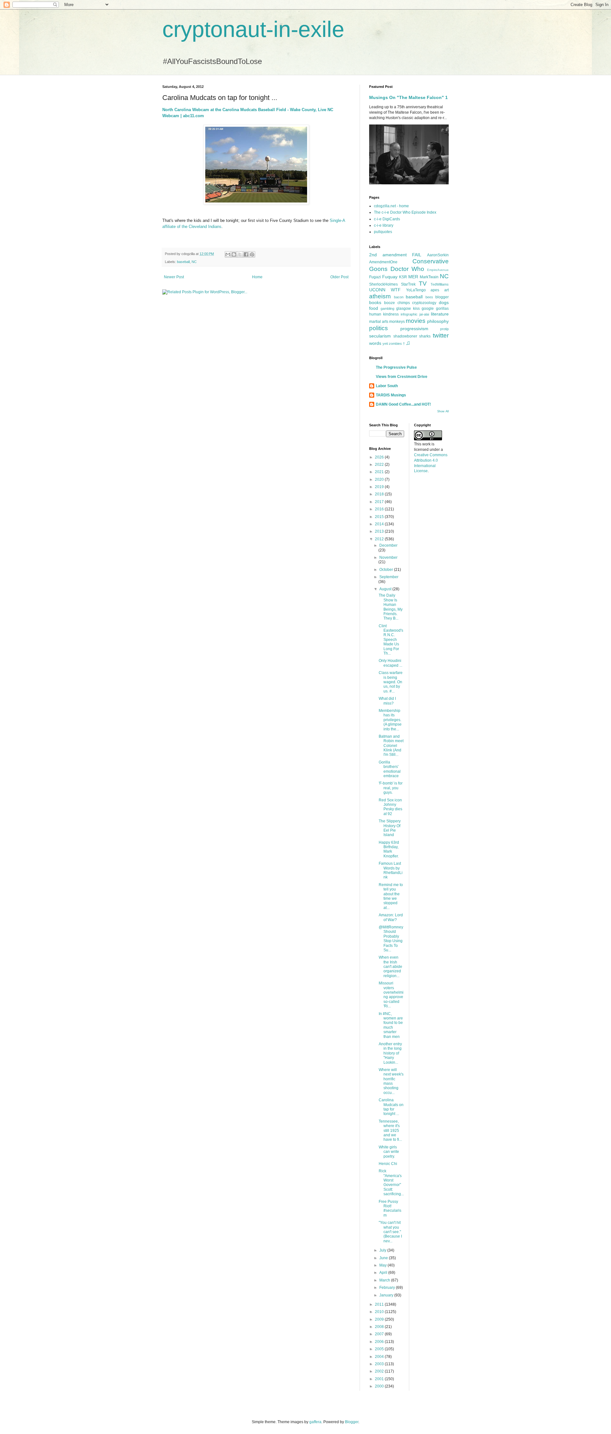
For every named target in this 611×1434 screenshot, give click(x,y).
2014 (380, 524)
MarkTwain (429, 277)
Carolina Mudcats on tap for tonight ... (391, 1107)
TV (423, 283)
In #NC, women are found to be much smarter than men (391, 1025)
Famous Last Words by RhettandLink (391, 870)
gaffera (315, 1422)
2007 (380, 1334)
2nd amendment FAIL (395, 254)
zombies (395, 343)
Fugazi (375, 277)
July (383, 1250)
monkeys (397, 321)
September (388, 577)
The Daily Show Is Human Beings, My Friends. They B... (391, 607)
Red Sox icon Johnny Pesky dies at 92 (390, 807)
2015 (380, 517)
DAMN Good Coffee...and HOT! (403, 404)
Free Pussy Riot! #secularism (390, 1208)
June (384, 1258)
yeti (385, 343)
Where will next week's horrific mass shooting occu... (391, 1081)
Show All (443, 411)
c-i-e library (383, 225)
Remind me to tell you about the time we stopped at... (391, 896)
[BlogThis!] (234, 254)
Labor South (387, 386)
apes (435, 290)
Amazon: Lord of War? (391, 917)
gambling (387, 308)
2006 (380, 1341)
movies (415, 320)
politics (378, 328)
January (386, 1295)
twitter (441, 335)
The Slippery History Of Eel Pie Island (390, 828)
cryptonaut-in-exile (253, 29)
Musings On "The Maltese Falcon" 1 (408, 97)
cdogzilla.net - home (391, 206)
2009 (380, 1319)
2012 (380, 539)
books (375, 302)
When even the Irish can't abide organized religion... (390, 966)
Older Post (339, 277)
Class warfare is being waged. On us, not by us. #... (391, 682)
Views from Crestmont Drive (401, 376)
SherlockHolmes (383, 284)
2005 (380, 1349)
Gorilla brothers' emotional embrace (390, 769)
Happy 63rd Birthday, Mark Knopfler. (389, 849)
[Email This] (228, 254)
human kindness (384, 314)
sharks (425, 336)
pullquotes (383, 232)
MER (413, 276)
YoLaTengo (416, 290)
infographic (409, 314)
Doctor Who (407, 269)
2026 (380, 457)
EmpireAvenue (438, 270)
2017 (380, 502)
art (446, 290)
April (383, 1272)
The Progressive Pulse (396, 367)
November (388, 557)
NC (194, 262)
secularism (380, 335)
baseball (183, 262)
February (387, 1287)
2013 (380, 531)
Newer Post (174, 277)
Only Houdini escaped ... (390, 662)
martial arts (378, 321)
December (388, 545)
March (385, 1280)
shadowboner (405, 336)
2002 (380, 1371)
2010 (380, 1312)
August (385, 589)
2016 (380, 509)
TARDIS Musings (391, 395)
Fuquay (389, 276)
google (428, 308)
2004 (380, 1356)
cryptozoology (424, 303)
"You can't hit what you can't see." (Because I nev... (390, 1231)
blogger (442, 297)
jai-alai (424, 314)
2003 (380, 1364)
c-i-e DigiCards (387, 219)
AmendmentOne (383, 262)
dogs (444, 302)
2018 (380, 494)
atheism (380, 296)
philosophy (438, 321)
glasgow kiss (408, 308)
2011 (380, 1304)
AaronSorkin (438, 255)
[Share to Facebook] (246, 254)
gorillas (442, 308)
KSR (403, 277)
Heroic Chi (388, 1163)
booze (389, 303)
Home (257, 277)
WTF (396, 289)
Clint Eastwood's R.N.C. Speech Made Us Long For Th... (391, 640)
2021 (380, 472)
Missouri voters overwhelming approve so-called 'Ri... (391, 994)
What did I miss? (387, 700)
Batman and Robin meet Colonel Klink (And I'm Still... (391, 745)
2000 (380, 1386)
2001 (380, 1379)
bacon (399, 297)
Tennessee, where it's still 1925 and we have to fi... (390, 1130)
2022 (380, 464)
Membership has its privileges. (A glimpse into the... (390, 719)
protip (444, 329)
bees (429, 297)
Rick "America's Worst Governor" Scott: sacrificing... (391, 1182)
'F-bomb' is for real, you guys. (391, 788)
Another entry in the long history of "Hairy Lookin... (390, 1053)
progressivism (414, 328)
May (383, 1265)
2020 (380, 479)
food (373, 308)
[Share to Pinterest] (252, 254)
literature (440, 313)
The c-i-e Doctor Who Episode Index (405, 212)
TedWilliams (440, 284)
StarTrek (408, 284)
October (386, 569)
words (375, 343)
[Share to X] (240, 254)
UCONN (377, 289)
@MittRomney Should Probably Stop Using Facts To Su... (391, 938)
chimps (403, 303)
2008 (380, 1326)
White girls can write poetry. (389, 1152)
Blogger (351, 1422)
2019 (380, 487)
